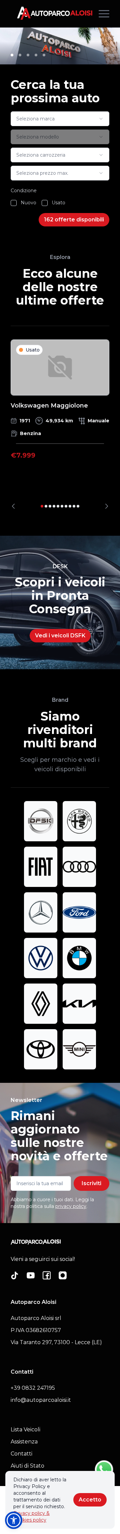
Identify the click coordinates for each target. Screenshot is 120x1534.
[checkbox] (14, 203)
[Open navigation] (104, 13)
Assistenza (24, 1441)
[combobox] (60, 118)
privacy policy (70, 1206)
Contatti (21, 1453)
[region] (60, 424)
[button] (14, 1520)
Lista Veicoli (25, 1429)
